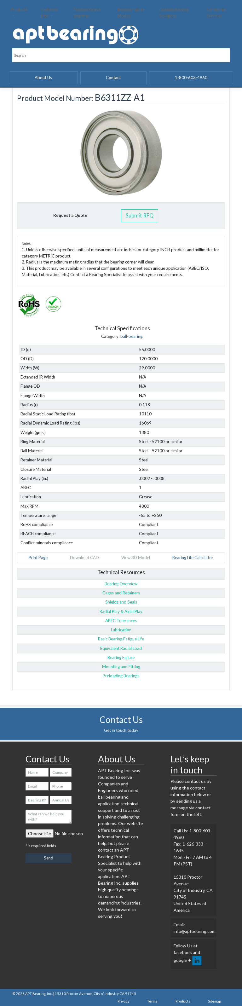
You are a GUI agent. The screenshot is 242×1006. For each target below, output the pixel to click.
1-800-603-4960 (191, 77)
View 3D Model (135, 557)
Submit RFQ (139, 215)
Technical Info (49, 12)
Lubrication (121, 629)
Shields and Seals (121, 601)
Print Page (38, 557)
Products (19, 9)
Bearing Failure (121, 657)
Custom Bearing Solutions (174, 12)
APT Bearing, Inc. (39, 994)
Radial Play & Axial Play (121, 611)
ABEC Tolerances (121, 620)
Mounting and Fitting (121, 666)
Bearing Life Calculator (192, 557)
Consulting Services (216, 12)
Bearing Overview (121, 583)
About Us (43, 77)
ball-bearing (131, 336)
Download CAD (84, 557)
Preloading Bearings (121, 675)
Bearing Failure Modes (131, 12)
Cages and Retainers (121, 592)
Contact (113, 77)
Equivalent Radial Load (121, 648)
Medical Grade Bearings (87, 12)
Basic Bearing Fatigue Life (121, 638)
